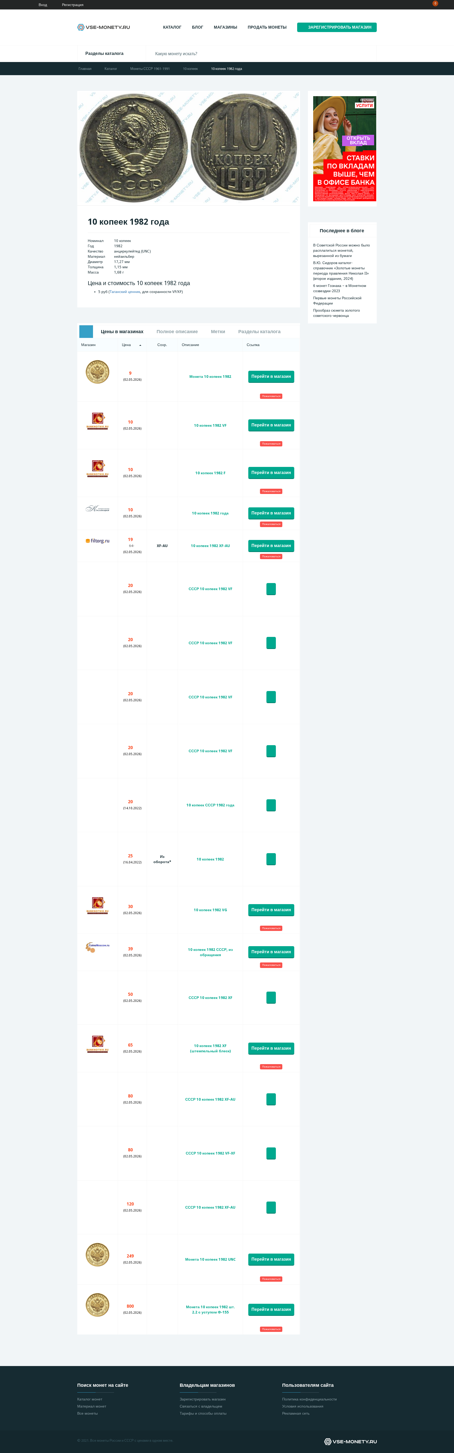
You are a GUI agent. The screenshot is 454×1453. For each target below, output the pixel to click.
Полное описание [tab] (177, 331)
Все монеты (87, 1413)
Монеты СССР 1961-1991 (150, 69)
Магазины (225, 27)
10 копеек (190, 69)
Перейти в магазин (271, 376)
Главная (85, 69)
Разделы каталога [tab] (259, 331)
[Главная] (20, 4)
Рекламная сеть (295, 1413)
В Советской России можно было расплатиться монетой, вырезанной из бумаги (341, 250)
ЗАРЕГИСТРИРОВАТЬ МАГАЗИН (340, 27)
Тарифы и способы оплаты (203, 1413)
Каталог (172, 27)
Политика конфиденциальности (309, 1399)
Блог (197, 27)
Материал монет (91, 1406)
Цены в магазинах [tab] (122, 331)
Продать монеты (267, 27)
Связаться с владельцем (201, 1406)
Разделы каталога (104, 53)
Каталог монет (89, 1399)
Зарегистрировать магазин (203, 1399)
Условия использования (302, 1406)
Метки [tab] (218, 331)
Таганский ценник (125, 292)
